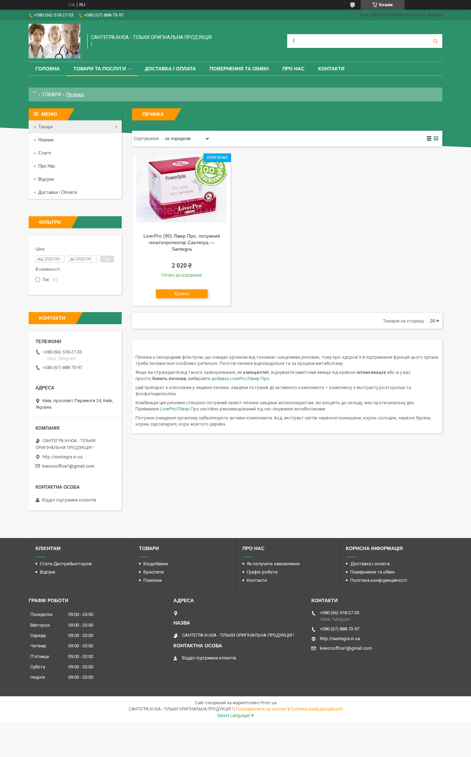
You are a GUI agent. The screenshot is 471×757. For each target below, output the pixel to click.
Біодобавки (155, 563)
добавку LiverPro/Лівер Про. (240, 378)
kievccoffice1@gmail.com (68, 466)
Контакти (331, 68)
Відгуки (46, 179)
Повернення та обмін (239, 68)
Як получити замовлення (273, 563)
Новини (45, 139)
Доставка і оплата (170, 68)
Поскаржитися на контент (261, 709)
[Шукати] (435, 41)
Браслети (153, 572)
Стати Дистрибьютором (66, 563)
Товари (45, 126)
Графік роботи (262, 572)
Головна (48, 68)
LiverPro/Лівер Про (180, 408)
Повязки (152, 580)
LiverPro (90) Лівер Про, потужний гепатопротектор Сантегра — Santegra (181, 242)
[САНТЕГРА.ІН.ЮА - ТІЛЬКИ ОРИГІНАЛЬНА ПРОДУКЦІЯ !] (54, 41)
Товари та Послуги (99, 68)
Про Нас (293, 68)
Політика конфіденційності (378, 580)
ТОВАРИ (51, 94)
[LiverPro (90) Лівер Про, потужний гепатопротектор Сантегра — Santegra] (182, 187)
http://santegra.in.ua (62, 456)
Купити (181, 293)
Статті (44, 153)
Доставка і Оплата (57, 192)
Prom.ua (269, 702)
